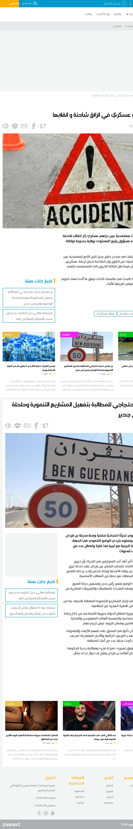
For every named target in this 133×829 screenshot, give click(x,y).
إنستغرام (79, 797)
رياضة (117, 14)
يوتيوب (80, 803)
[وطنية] (29, 346)
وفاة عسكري (105, 313)
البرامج (110, 797)
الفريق (109, 791)
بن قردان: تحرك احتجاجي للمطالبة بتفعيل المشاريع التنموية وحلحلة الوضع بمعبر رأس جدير (30, 297)
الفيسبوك (79, 791)
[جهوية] (86, 346)
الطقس (117, 26)
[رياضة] (89, 715)
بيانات (88, 14)
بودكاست (103, 14)
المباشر (109, 785)
